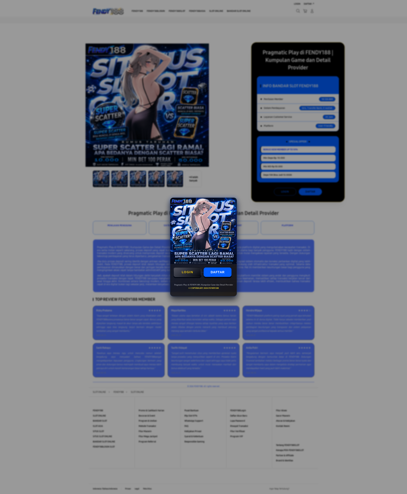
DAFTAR (218, 272)
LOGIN (187, 272)
